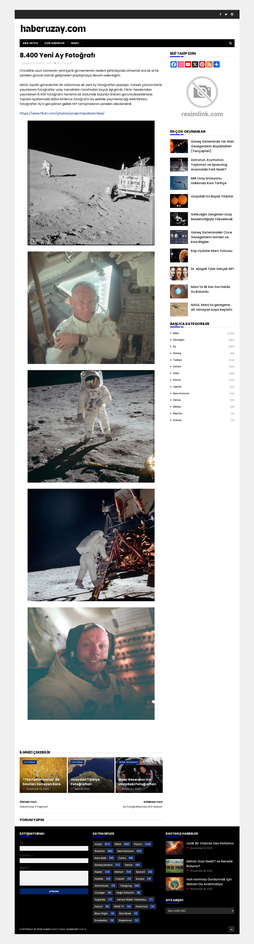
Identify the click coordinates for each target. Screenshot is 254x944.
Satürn (177, 366)
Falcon (99, 906)
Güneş (177, 353)
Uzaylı (98, 844)
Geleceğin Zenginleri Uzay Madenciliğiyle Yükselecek (212, 216)
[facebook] (220, 14)
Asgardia (100, 899)
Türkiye (177, 360)
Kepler (98, 872)
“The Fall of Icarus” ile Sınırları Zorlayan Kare (42, 781)
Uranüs (177, 420)
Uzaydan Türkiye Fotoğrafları (85, 781)
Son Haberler (54, 43)
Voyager (100, 892)
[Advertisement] (92, 740)
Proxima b (142, 906)
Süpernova (125, 920)
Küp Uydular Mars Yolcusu (211, 251)
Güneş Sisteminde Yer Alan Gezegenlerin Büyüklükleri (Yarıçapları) (212, 146)
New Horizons (181, 393)
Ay (59, 63)
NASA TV (119, 906)
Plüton (177, 380)
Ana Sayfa (30, 43)
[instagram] (232, 14)
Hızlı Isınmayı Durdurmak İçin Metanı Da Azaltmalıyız (209, 881)
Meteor (119, 872)
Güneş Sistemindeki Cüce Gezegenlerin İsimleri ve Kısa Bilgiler (211, 237)
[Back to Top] (232, 929)
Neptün (177, 413)
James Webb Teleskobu (131, 899)
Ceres (122, 858)
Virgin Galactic (125, 892)
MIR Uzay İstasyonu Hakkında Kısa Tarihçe (208, 180)
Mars (75, 43)
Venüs (177, 400)
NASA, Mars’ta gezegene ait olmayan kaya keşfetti (211, 307)
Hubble (99, 878)
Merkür (177, 406)
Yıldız (176, 373)
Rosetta (100, 851)
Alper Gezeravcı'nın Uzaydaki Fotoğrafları (137, 781)
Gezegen (178, 339)
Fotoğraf (67, 63)
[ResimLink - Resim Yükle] (202, 122)
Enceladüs (101, 920)
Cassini (119, 878)
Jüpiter (177, 386)
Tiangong (126, 885)
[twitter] (226, 14)
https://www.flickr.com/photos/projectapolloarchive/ (62, 113)
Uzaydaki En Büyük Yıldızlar (212, 196)
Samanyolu (102, 885)
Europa (140, 878)
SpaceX (140, 872)
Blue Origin (101, 913)
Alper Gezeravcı (128, 762)
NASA (118, 844)
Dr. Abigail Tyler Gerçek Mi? (212, 269)
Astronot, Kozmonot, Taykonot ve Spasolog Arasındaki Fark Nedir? (209, 165)
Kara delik (100, 858)
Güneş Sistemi (104, 865)
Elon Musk (125, 913)
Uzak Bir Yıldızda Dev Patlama (210, 843)
